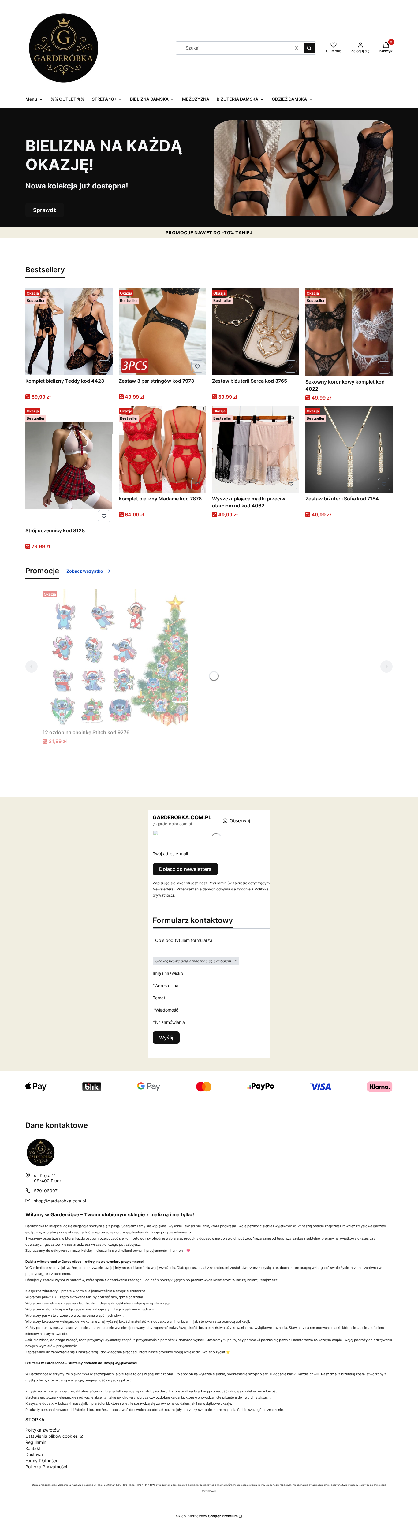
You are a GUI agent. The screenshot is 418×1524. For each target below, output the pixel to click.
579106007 (46, 1190)
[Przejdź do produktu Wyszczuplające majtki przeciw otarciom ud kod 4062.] (255, 449)
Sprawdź (44, 210)
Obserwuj (240, 820)
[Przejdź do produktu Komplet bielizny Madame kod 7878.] (162, 449)
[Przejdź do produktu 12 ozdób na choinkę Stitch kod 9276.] (119, 658)
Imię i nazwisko (168, 973)
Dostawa (34, 1454)
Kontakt (33, 1448)
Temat (159, 997)
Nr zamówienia (170, 1022)
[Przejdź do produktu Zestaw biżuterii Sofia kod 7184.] (349, 449)
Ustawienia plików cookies (52, 1436)
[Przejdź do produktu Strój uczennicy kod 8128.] (69, 465)
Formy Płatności (41, 1460)
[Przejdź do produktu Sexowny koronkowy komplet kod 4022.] (349, 332)
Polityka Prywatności (46, 1466)
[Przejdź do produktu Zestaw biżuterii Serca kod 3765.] (255, 331)
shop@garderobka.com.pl (60, 1200)
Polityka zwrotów (42, 1430)
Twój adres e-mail (170, 853)
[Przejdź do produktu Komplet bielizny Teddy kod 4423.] (69, 331)
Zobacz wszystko (84, 571)
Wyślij (166, 1038)
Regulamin (35, 1442)
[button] (309, 48)
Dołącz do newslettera (185, 869)
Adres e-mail (167, 985)
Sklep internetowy (207, 1516)
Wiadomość (166, 1010)
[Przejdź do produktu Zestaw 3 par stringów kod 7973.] (162, 331)
